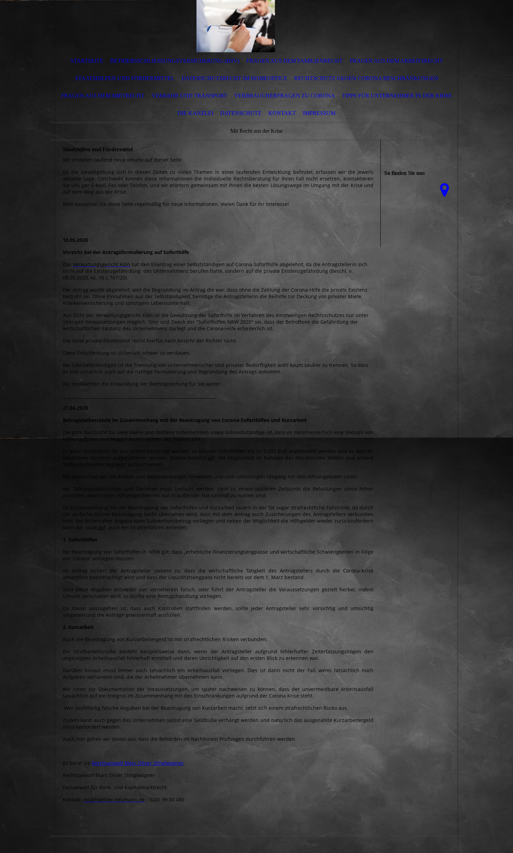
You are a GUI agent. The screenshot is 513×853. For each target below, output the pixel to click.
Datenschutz (240, 113)
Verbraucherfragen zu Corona (284, 96)
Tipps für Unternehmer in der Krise (397, 96)
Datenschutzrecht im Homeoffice (234, 78)
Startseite (86, 61)
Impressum (319, 113)
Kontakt (282, 113)
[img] (235, 26)
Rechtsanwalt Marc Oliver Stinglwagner (138, 763)
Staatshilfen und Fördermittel (124, 78)
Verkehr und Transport (189, 96)
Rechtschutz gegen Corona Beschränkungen (366, 78)
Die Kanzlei (195, 113)
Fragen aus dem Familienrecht (294, 61)
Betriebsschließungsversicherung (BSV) (174, 61)
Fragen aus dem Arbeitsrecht (396, 61)
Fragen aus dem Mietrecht (102, 96)
